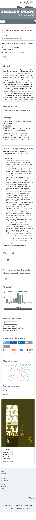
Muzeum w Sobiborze (9, 110)
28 (11, 240)
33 (20, 240)
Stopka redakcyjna (5, 477)
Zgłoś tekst (6, 394)
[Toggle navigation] (2, 21)
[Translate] (31, 2)
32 (18, 240)
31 (16, 240)
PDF (4, 57)
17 (23, 238)
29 (13, 240)
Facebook (3, 486)
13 (17, 238)
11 (14, 238)
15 (20, 238)
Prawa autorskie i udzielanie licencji (9, 492)
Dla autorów (4, 478)
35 (23, 240)
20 (28, 238)
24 (5, 240)
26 (8, 240)
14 (18, 238)
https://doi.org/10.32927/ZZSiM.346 (14, 52)
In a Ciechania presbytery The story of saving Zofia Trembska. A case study (19, 226)
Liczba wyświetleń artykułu (18, 310)
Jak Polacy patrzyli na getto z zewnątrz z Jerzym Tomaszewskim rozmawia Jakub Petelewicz (18, 188)
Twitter (3, 488)
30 (15, 240)
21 (30, 238)
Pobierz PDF (18, 307)
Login (19, 6)
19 (27, 238)
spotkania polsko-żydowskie (23, 110)
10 (12, 238)
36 (25, 240)
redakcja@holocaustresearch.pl (12, 38)
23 (3, 240)
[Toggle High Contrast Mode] (21, 2)
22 (32, 238)
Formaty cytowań (9, 323)
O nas (2, 471)
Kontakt (3, 484)
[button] (6, 342)
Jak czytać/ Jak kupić (6, 490)
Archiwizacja (4, 493)
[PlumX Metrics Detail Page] (8, 260)
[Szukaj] (35, 21)
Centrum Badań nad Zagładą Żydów (19, 508)
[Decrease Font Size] (27, 2)
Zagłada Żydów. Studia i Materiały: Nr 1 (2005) (19, 191)
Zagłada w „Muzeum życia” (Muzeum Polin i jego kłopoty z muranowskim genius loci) (18, 162)
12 (15, 238)
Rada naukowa (4, 475)
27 (10, 240)
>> (27, 240)
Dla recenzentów (5, 480)
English (5, 389)
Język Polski (29, 6)
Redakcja (3, 473)
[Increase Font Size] (24, 2)
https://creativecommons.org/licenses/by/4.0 (15, 133)
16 (22, 238)
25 (7, 240)
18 (25, 238)
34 (21, 240)
